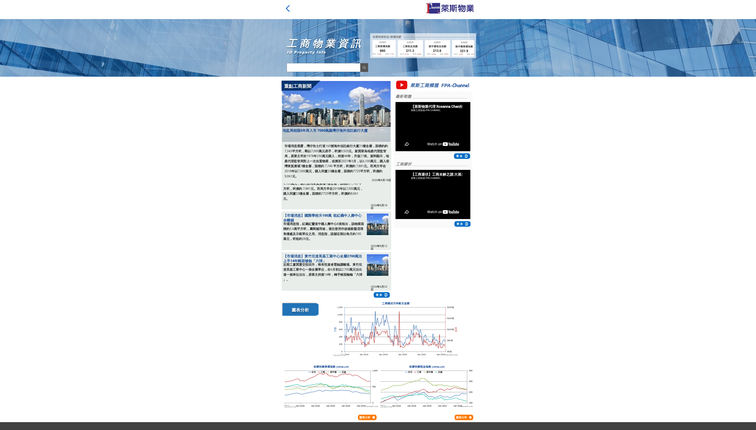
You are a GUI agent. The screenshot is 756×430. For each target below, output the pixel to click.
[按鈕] (337, 229)
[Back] (288, 8)
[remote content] (395, 330)
